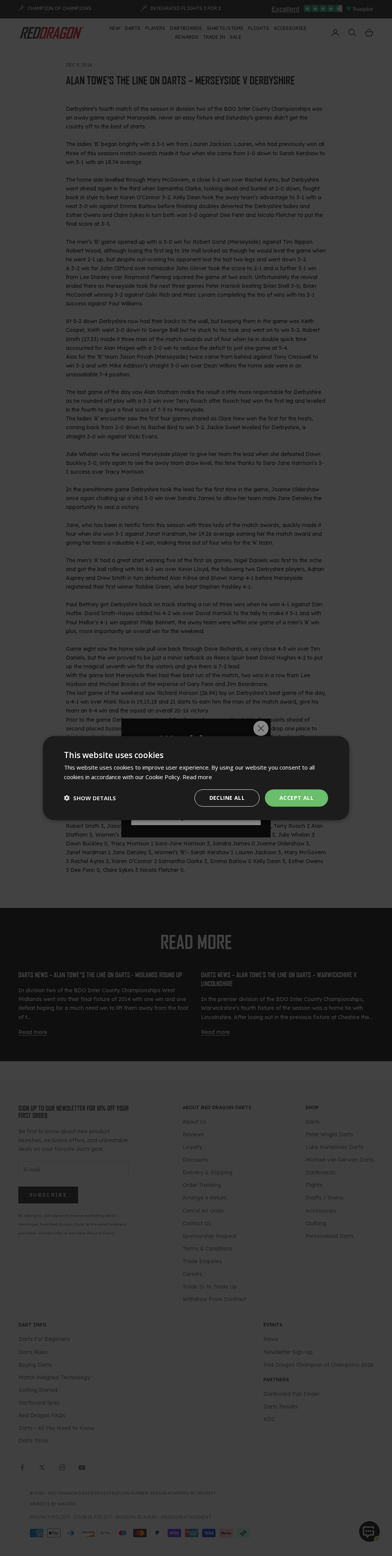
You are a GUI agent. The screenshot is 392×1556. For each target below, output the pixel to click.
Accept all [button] (296, 797)
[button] (90, 798)
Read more (197, 777)
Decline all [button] (227, 797)
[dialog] (196, 778)
